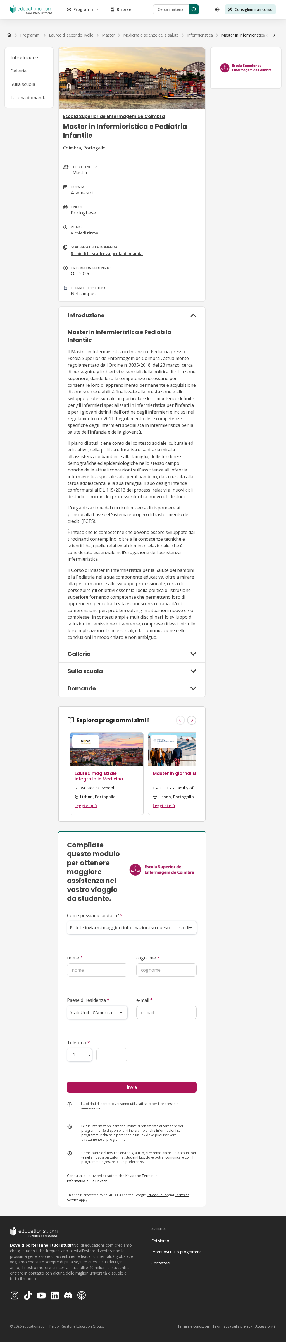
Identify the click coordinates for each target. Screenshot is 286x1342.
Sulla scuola (23, 84)
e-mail (144, 1000)
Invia (132, 1087)
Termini (148, 1175)
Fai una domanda (28, 98)
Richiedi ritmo (84, 233)
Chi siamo (160, 1240)
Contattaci (160, 1263)
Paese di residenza (88, 1000)
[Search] (194, 9)
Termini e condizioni (193, 1326)
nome (75, 958)
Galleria (19, 71)
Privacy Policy (157, 1195)
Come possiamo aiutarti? (95, 915)
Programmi (84, 9)
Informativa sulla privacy (232, 1326)
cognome (147, 958)
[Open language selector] (217, 9)
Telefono (78, 1042)
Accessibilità (265, 1326)
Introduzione (24, 57)
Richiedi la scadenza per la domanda (107, 253)
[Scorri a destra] (274, 35)
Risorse (124, 9)
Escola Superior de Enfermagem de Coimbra (114, 116)
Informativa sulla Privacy (87, 1180)
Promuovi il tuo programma (176, 1251)
